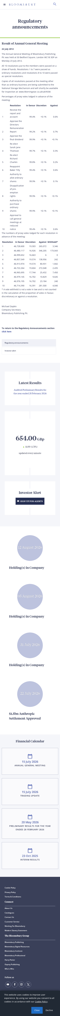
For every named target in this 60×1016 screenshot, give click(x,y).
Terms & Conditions (13, 896)
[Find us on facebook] (15, 984)
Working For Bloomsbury (15, 926)
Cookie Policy (41, 1001)
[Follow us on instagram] (21, 984)
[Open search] (55, 4)
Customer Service (12, 921)
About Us (8, 908)
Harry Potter (10, 960)
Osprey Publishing (12, 964)
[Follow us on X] (28, 984)
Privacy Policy (10, 892)
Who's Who (9, 969)
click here (6, 331)
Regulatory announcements (16, 343)
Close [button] (37, 1010)
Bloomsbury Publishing (14, 942)
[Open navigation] (4, 4)
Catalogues (9, 913)
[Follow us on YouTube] (8, 984)
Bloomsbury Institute (13, 951)
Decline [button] (49, 1010)
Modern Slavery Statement (16, 930)
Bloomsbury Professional (15, 955)
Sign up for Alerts (31, 501)
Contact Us (9, 917)
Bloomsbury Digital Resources (17, 946)
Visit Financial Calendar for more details (30, 803)
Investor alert (10, 350)
